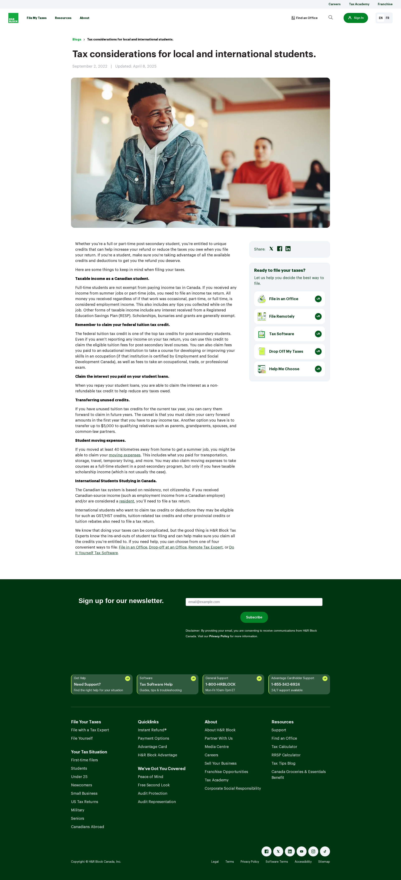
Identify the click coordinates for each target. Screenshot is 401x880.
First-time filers (84, 760)
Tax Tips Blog (284, 763)
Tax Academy (359, 4)
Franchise (385, 4)
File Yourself (82, 738)
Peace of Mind (150, 777)
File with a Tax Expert (90, 730)
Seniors (77, 818)
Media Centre (217, 747)
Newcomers (81, 785)
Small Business (84, 793)
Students (79, 768)
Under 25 (79, 777)
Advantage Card (152, 747)
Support (279, 730)
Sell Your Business (221, 763)
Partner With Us (219, 738)
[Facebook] (266, 851)
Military (77, 810)
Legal (215, 861)
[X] (278, 851)
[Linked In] (290, 851)
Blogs (76, 39)
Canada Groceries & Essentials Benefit (299, 774)
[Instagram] (313, 851)
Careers (335, 4)
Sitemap (324, 861)
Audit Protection (152, 793)
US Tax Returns (84, 802)
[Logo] (13, 18)
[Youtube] (302, 851)
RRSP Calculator (286, 755)
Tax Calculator (284, 747)
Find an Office (284, 738)
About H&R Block (220, 730)
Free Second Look (154, 785)
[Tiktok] (325, 851)
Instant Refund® (152, 730)
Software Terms (277, 861)
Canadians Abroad (87, 827)
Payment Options (153, 738)
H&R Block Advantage (157, 755)
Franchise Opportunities (226, 772)
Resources (63, 17)
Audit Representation (157, 802)
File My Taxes (37, 17)
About (84, 17)
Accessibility (303, 861)
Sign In (359, 17)
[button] (356, 18)
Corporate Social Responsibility (233, 788)
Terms (229, 861)
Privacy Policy (250, 861)
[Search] (330, 18)
